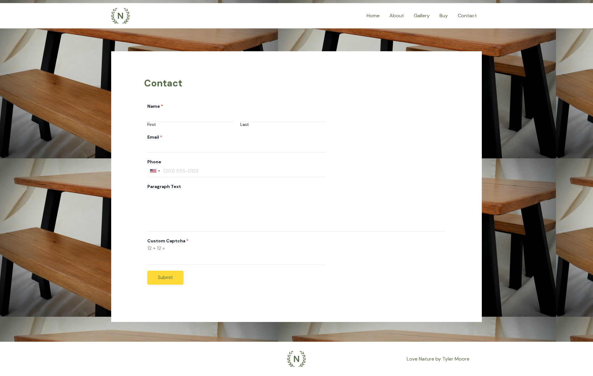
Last (244, 124)
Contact (467, 15)
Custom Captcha (167, 241)
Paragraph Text (164, 186)
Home (373, 15)
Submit (165, 277)
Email (154, 137)
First (151, 124)
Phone (154, 162)
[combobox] (155, 171)
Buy (443, 15)
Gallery (422, 15)
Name (155, 106)
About (396, 15)
